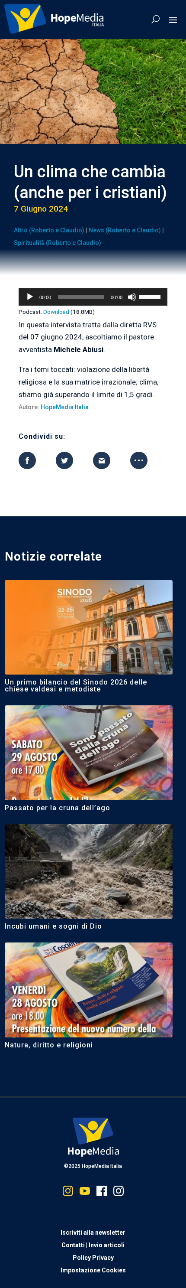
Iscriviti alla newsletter (93, 1232)
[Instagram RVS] (118, 1193)
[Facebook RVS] (101, 1193)
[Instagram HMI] (68, 1193)
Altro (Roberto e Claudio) (49, 230)
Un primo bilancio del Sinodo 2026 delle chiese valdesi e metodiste (76, 685)
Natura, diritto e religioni (49, 1045)
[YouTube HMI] (85, 1193)
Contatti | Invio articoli (93, 1245)
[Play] (30, 297)
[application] (93, 297)
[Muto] (132, 297)
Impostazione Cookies (93, 1270)
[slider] (151, 296)
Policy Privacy (93, 1257)
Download (56, 311)
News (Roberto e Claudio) (125, 230)
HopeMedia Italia (65, 407)
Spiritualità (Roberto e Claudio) (57, 242)
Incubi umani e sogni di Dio (53, 926)
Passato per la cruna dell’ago (57, 808)
